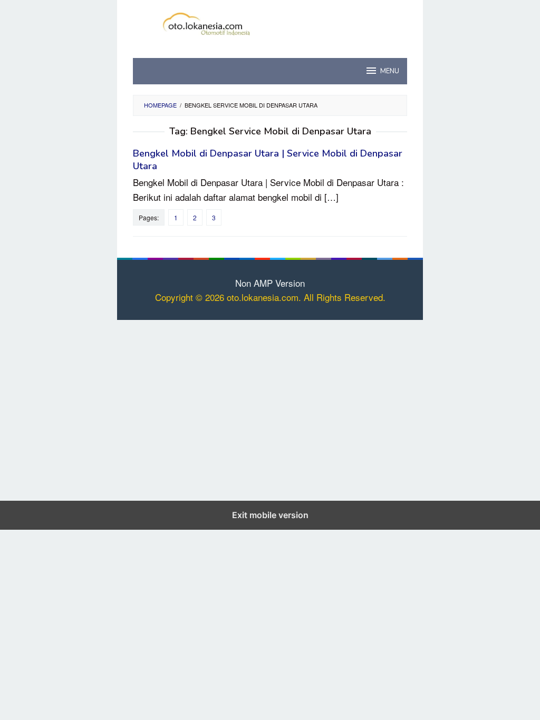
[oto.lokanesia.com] (270, 21)
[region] (270, 408)
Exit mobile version (270, 515)
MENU (389, 71)
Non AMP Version (270, 282)
